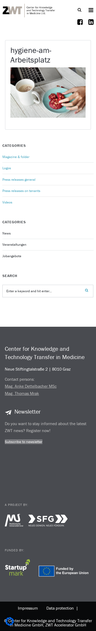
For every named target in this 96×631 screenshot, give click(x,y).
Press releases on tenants (21, 190)
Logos (6, 168)
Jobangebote (11, 256)
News (6, 233)
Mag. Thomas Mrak (22, 393)
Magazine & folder (15, 157)
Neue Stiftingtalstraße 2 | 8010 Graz (38, 369)
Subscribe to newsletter (23, 441)
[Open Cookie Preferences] (9, 624)
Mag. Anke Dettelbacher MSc (31, 386)
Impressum (28, 608)
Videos (7, 202)
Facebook (80, 25)
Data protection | (61, 608)
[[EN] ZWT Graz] (29, 10)
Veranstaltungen (14, 244)
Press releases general (18, 179)
